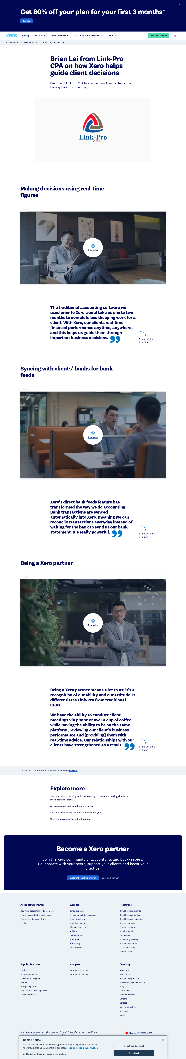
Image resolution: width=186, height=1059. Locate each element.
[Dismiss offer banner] (179, 5)
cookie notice (75, 1047)
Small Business (59, 35)
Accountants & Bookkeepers (87, 35)
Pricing (25, 35)
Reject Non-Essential (134, 1045)
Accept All (134, 1052)
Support (113, 35)
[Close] (163, 1040)
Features (39, 35)
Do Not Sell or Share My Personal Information (44, 1053)
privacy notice (90, 1047)
